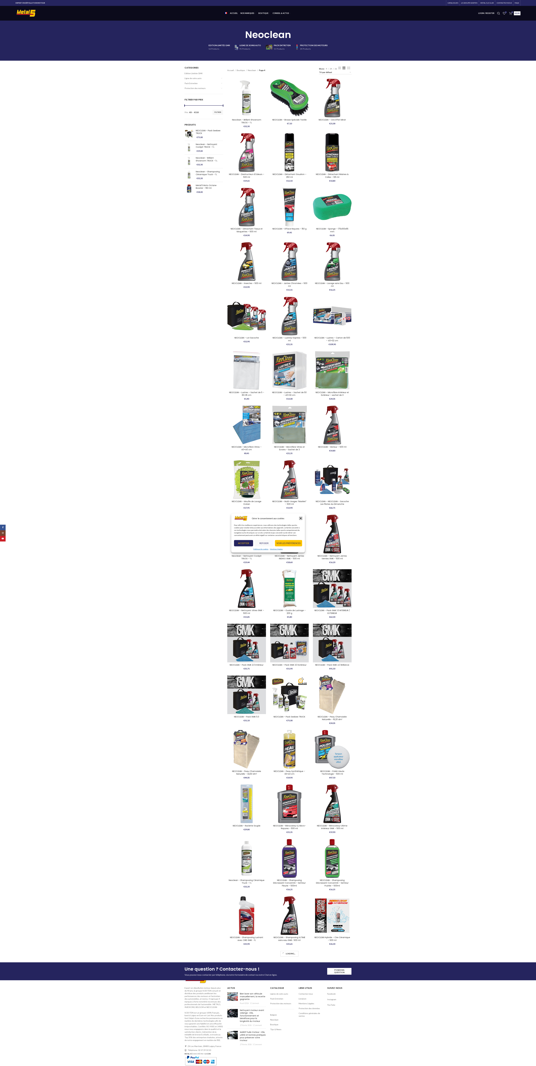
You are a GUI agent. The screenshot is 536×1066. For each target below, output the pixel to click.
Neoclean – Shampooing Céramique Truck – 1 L (246, 881)
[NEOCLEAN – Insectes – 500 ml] (246, 261)
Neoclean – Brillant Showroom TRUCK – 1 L (246, 121)
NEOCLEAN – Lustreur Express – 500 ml (289, 339)
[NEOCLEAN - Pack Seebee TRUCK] (189, 134)
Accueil (230, 70)
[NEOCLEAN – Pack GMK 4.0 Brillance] (332, 643)
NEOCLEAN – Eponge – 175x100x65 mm (332, 230)
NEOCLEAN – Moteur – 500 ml (332, 447)
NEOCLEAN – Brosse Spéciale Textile (289, 119)
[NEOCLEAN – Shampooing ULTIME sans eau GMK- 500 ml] (289, 915)
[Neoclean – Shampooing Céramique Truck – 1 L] (246, 858)
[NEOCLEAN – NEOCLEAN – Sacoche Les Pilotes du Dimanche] (332, 479)
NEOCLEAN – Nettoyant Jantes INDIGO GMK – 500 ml (289, 557)
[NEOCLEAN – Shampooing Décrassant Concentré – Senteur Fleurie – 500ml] (289, 858)
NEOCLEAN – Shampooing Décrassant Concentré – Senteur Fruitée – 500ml (332, 883)
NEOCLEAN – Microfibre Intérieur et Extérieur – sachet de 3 (332, 394)
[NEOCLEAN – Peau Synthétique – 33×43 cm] (289, 749)
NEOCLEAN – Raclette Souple (246, 825)
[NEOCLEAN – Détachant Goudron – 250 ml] (289, 152)
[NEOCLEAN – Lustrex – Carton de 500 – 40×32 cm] (332, 316)
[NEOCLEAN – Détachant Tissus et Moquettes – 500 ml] (246, 207)
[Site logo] (26, 13)
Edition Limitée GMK (194, 73)
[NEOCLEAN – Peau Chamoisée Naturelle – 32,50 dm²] (246, 749)
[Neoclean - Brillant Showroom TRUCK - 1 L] (189, 161)
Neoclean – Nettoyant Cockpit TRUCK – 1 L (246, 557)
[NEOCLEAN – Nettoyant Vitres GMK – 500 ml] (246, 588)
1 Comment (254, 1048)
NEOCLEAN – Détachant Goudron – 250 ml (289, 175)
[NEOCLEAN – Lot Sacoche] (246, 316)
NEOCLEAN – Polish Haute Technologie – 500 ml (332, 772)
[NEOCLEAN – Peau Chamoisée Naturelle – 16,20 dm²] (332, 695)
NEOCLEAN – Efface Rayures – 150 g (289, 228)
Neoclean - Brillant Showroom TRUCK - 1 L (206, 159)
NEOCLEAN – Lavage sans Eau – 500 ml (332, 284)
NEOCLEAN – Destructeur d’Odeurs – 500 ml (246, 175)
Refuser (263, 543)
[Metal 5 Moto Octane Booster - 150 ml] (189, 188)
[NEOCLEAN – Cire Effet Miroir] (332, 98)
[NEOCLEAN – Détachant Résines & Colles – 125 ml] (332, 152)
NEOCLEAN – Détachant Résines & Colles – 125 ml (332, 175)
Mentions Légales (306, 1048)
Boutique (241, 70)
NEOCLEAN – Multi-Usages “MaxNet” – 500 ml (289, 503)
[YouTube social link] (3, 538)
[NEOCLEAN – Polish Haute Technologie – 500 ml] (332, 749)
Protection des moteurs (195, 88)
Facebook (331, 1038)
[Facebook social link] (3, 527)
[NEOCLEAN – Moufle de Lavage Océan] (246, 479)
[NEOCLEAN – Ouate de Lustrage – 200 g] (289, 588)
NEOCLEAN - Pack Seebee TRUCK (208, 132)
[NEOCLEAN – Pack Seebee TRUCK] (289, 695)
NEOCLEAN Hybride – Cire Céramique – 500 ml (332, 939)
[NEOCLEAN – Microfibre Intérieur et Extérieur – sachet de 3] (332, 370)
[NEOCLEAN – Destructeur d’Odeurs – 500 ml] (246, 152)
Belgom (273, 1059)
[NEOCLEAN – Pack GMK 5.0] (246, 695)
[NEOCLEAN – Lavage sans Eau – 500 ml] (332, 261)
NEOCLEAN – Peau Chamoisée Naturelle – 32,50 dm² (246, 772)
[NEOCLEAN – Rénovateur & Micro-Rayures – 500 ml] (289, 804)
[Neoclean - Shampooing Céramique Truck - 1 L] (189, 175)
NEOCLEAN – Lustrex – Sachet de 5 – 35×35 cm (246, 394)
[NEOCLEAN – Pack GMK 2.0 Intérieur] (246, 643)
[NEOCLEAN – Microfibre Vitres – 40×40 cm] (246, 425)
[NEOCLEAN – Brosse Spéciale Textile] (289, 98)
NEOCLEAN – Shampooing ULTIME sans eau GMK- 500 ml (289, 939)
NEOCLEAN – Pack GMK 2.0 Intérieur (246, 665)
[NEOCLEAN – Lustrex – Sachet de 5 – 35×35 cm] (246, 370)
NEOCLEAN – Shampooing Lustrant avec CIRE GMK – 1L (246, 939)
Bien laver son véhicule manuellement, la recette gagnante (252, 1041)
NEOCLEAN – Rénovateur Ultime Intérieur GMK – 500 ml (332, 827)
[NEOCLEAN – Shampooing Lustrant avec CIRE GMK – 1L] (246, 915)
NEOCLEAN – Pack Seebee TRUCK (289, 716)
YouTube (331, 1049)
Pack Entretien (191, 83)
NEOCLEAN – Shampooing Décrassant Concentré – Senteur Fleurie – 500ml (289, 883)
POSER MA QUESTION (339, 1015)
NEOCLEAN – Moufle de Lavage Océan (246, 503)
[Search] (498, 13)
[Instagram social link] (3, 533)
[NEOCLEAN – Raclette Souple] (246, 804)
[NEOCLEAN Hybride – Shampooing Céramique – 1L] (289, 970)
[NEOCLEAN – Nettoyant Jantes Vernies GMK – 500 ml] (332, 534)
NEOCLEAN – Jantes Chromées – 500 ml (289, 284)
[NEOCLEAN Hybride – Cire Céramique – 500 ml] (332, 915)
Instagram (331, 1044)
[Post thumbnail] (232, 1043)
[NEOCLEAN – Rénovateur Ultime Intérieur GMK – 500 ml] (332, 804)
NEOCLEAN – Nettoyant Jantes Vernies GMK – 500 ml (332, 557)
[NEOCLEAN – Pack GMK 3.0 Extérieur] (289, 643)
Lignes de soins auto (279, 1038)
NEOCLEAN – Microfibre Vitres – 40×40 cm (246, 448)
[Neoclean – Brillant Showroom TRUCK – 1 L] (246, 98)
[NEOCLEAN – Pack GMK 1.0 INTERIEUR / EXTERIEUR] (332, 588)
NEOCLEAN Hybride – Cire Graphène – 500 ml (246, 993)
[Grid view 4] (348, 68)
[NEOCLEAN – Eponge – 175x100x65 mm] (332, 207)
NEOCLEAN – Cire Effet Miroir (332, 119)
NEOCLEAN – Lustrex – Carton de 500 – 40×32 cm (332, 339)
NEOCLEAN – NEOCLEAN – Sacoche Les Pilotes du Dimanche (332, 503)
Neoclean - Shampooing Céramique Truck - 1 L (208, 173)
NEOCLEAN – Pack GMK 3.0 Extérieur (289, 665)
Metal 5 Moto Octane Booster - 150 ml (206, 187)
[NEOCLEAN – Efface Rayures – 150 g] (289, 207)
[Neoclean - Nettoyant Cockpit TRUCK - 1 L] (189, 147)
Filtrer (217, 112)
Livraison (302, 1043)
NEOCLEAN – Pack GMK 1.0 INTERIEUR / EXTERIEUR (332, 612)
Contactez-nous (306, 1038)
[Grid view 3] (344, 68)
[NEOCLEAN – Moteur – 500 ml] (332, 425)
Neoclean (252, 70)
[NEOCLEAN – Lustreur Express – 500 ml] (289, 316)
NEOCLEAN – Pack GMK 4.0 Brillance (332, 665)
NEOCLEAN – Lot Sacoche (246, 337)
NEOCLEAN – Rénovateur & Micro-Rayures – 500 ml (289, 827)
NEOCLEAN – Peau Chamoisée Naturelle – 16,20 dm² (332, 718)
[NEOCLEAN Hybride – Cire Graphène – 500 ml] (246, 970)
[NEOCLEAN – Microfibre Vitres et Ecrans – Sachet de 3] (289, 425)
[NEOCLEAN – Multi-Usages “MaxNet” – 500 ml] (289, 479)
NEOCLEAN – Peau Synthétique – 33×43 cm (289, 772)
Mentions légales (276, 549)
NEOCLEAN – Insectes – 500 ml (246, 283)
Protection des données (309, 1053)
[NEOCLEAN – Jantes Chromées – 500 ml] (289, 261)
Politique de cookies (260, 549)
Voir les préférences (288, 543)
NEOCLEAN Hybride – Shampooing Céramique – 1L (289, 993)
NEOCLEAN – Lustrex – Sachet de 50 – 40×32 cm (289, 394)
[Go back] (241, 35)
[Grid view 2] (339, 68)
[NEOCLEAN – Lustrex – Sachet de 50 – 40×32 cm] (289, 370)
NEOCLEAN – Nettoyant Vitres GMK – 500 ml (246, 612)
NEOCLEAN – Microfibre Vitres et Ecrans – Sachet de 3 (289, 448)
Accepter (243, 543)
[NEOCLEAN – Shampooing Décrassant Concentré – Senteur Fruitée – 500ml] (332, 858)
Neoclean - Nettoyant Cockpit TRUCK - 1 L (206, 146)
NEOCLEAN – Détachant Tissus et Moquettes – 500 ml (247, 230)
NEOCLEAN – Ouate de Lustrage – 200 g (289, 612)
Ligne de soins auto (193, 78)
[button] (300, 518)
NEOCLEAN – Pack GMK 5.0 (246, 716)
